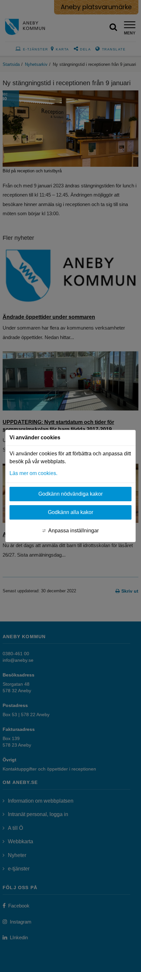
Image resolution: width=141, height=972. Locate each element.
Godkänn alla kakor (70, 512)
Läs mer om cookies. (33, 473)
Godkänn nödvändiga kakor (70, 494)
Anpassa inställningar (73, 530)
